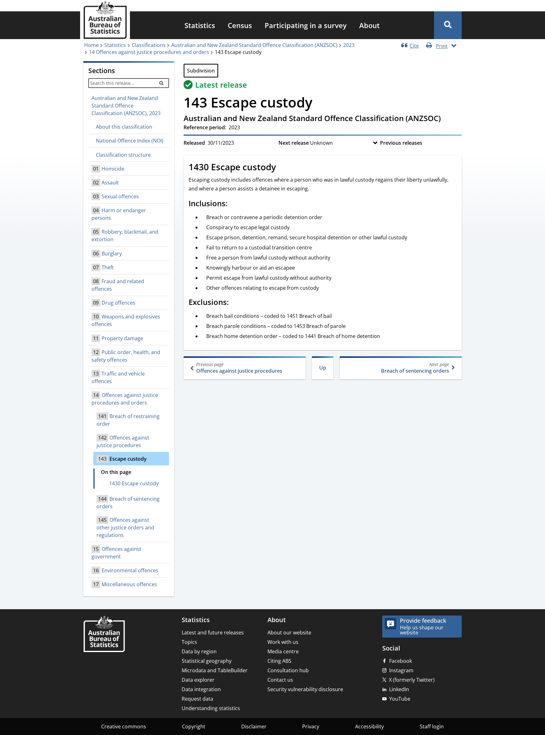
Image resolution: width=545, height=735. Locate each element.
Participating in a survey (306, 25)
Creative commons (123, 726)
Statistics (200, 25)
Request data (197, 698)
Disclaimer (254, 726)
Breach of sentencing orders (415, 367)
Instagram (401, 670)
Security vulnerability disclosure (305, 689)
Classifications (149, 45)
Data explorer (198, 679)
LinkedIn (399, 689)
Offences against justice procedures (239, 367)
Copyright (193, 726)
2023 (349, 45)
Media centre (283, 651)
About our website (289, 632)
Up (322, 367)
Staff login (432, 726)
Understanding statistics (211, 708)
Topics (189, 642)
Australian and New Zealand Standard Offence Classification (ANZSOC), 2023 (126, 106)
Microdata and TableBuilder (215, 670)
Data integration (201, 689)
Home (91, 45)
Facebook (400, 660)
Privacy (310, 726)
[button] (448, 25)
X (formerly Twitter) (412, 679)
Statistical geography (206, 660)
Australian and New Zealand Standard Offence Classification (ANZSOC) (254, 45)
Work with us (282, 642)
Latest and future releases (213, 632)
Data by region (199, 651)
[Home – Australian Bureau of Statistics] (104, 634)
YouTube (399, 698)
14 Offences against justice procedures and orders (149, 52)
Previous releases (401, 142)
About (369, 25)
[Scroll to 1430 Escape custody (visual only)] (282, 167)
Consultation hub (288, 670)
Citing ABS (279, 660)
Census (240, 25)
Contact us (280, 679)
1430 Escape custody (134, 483)
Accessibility (369, 726)
